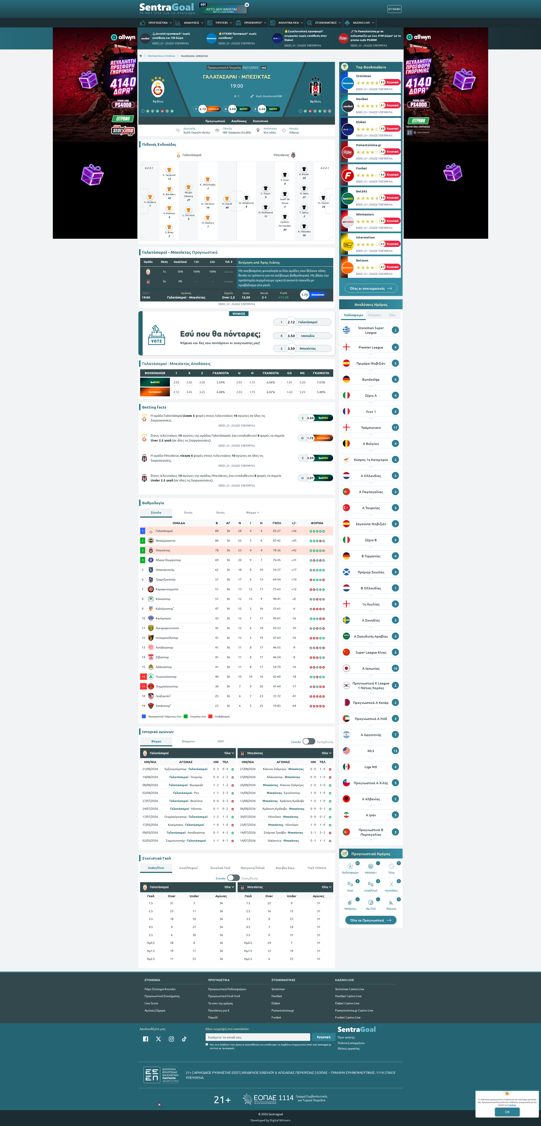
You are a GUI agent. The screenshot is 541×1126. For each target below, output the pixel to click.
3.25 (202, 392)
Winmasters (365, 214)
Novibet (362, 99)
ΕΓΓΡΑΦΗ (394, 9)
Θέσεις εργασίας (349, 1048)
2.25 (302, 392)
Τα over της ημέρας (220, 1003)
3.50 (189, 382)
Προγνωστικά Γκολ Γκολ (224, 996)
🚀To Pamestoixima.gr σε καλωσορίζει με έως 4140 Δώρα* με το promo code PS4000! (376, 35)
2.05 (176, 382)
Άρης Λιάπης (270, 262)
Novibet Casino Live (348, 996)
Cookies (512, 1104)
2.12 (176, 392)
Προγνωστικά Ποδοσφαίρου (227, 989)
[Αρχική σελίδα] (140, 56)
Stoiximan (363, 76)
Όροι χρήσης (346, 1037)
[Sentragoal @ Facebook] (145, 1039)
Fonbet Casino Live (348, 1017)
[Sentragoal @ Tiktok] (184, 1039)
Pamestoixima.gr (368, 145)
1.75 (252, 392)
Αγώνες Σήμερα (155, 1010)
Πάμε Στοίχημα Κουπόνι (160, 989)
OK (507, 1112)
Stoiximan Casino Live (349, 989)
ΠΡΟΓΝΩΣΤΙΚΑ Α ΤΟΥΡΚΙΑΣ (161, 56)
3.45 (189, 392)
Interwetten (365, 237)
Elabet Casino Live (347, 1003)
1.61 (289, 382)
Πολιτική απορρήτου (351, 1043)
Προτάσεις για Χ (218, 1010)
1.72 (252, 382)
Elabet (361, 122)
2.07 (239, 382)
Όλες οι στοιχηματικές (367, 288)
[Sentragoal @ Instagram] (171, 1039)
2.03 (239, 392)
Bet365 (361, 191)
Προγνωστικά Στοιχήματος (162, 996)
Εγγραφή (324, 1037)
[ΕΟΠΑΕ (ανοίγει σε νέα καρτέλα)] (285, 1099)
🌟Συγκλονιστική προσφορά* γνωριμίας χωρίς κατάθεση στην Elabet (305, 35)
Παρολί (213, 1017)
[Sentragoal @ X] (158, 1039)
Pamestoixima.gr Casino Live (354, 1010)
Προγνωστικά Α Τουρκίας (224, 67)
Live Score (151, 1003)
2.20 (302, 382)
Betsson (362, 260)
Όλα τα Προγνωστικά (367, 920)
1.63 (289, 392)
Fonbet (361, 168)
